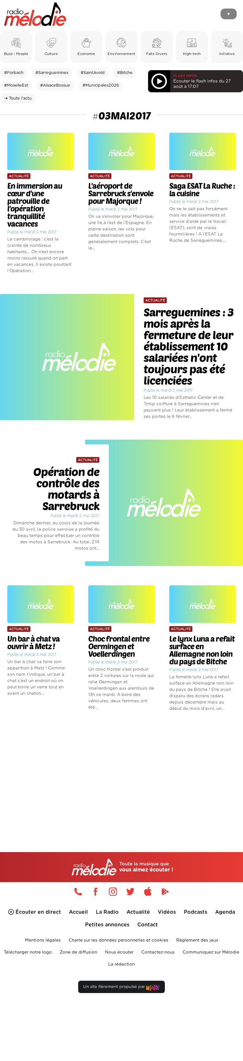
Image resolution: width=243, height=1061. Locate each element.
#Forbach (13, 73)
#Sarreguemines (51, 73)
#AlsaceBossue (55, 85)
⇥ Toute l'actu (18, 98)
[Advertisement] (121, 771)
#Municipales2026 (101, 85)
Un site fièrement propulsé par (114, 987)
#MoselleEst (16, 85)
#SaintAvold (93, 73)
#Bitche (125, 73)
